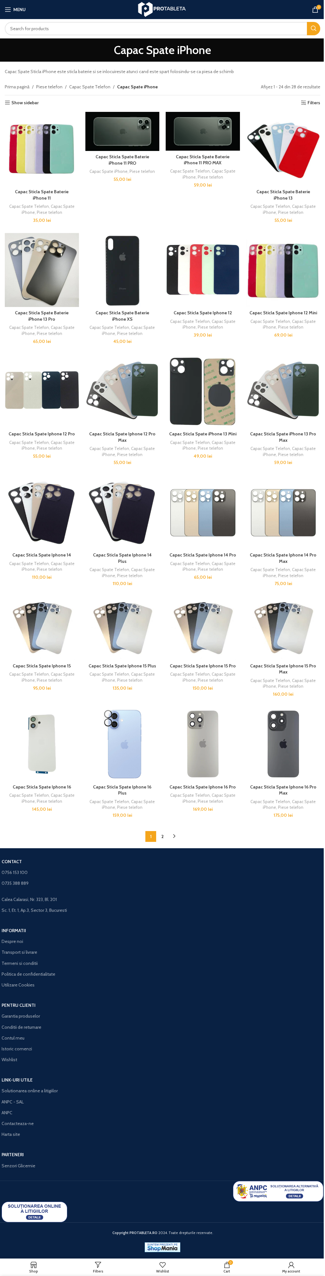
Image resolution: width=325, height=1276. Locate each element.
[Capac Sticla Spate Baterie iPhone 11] (42, 149)
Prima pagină (17, 87)
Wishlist (9, 1059)
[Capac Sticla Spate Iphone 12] (203, 270)
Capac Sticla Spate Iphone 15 (42, 666)
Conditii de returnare (21, 1027)
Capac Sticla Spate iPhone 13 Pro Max (283, 437)
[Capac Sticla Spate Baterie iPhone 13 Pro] (42, 270)
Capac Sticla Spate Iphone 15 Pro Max (283, 669)
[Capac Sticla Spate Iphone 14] (42, 512)
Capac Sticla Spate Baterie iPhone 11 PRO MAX (202, 160)
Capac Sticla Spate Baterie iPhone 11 (42, 195)
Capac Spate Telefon (89, 87)
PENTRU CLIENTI (19, 1005)
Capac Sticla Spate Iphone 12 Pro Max (122, 437)
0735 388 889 (15, 883)
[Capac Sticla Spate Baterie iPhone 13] (283, 149)
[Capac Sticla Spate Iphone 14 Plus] (122, 512)
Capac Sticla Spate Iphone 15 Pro (203, 666)
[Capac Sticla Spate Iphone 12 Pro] (42, 391)
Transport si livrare (19, 952)
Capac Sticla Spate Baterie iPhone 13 (283, 195)
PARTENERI (13, 1154)
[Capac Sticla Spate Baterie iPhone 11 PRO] (122, 131)
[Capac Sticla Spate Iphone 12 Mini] (283, 270)
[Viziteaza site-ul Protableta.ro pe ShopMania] (162, 1247)
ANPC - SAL (13, 1102)
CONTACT (12, 861)
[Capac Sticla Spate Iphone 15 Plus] (122, 628)
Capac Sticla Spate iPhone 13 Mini (202, 434)
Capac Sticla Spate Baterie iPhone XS (122, 316)
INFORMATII (14, 930)
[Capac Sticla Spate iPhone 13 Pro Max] (283, 391)
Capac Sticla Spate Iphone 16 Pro (202, 787)
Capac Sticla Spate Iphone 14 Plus (122, 558)
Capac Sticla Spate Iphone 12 (203, 313)
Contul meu (13, 1038)
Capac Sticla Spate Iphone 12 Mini (283, 313)
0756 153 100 (15, 872)
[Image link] (278, 1191)
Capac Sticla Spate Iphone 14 (41, 555)
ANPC (7, 1113)
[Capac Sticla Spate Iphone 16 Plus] (122, 744)
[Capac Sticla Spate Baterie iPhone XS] (122, 270)
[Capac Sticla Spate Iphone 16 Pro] (203, 744)
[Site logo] (162, 9)
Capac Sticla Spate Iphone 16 (42, 787)
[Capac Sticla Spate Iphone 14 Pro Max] (283, 512)
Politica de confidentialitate (28, 974)
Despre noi (12, 941)
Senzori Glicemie (18, 1166)
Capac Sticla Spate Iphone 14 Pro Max (283, 558)
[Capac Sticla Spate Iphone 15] (42, 628)
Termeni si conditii (20, 963)
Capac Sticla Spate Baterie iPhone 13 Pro (42, 316)
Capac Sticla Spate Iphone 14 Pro (202, 555)
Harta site (11, 1134)
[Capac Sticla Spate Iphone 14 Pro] (203, 512)
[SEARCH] (313, 28)
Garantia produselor (21, 1016)
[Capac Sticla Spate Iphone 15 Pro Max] (283, 628)
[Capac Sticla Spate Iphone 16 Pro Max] (283, 744)
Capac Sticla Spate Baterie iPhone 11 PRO (122, 160)
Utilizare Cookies (18, 985)
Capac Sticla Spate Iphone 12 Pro (42, 434)
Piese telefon (49, 87)
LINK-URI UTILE (17, 1080)
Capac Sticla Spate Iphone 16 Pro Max (283, 790)
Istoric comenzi (17, 1049)
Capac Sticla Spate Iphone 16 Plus (122, 790)
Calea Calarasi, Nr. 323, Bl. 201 (29, 899)
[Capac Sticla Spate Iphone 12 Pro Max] (122, 391)
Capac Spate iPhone (109, 171)
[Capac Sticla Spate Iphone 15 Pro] (203, 628)
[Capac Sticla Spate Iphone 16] (42, 744)
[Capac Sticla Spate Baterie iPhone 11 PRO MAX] (203, 131)
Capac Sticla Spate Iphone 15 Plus (122, 666)
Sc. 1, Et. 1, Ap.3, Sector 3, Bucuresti (34, 910)
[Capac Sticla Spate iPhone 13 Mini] (203, 391)
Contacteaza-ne (18, 1123)
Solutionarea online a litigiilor (30, 1091)
